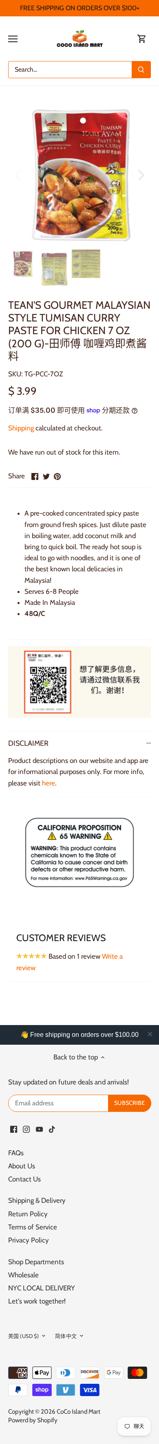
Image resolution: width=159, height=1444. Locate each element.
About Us (21, 1166)
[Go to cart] (142, 38)
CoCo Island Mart (78, 1411)
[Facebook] (13, 1129)
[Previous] (18, 174)
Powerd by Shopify (32, 1420)
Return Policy (28, 1214)
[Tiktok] (52, 1129)
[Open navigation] (13, 39)
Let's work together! (37, 1301)
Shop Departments (36, 1262)
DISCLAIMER (28, 743)
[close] (150, 1034)
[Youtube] (39, 1129)
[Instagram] (26, 1129)
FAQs (16, 1153)
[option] (79, 174)
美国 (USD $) (23, 1336)
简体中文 (66, 1336)
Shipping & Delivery (37, 1200)
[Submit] (141, 69)
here (48, 783)
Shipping (21, 428)
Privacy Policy (28, 1240)
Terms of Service (32, 1227)
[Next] (140, 174)
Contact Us (24, 1179)
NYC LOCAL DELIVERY (41, 1288)
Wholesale (23, 1275)
